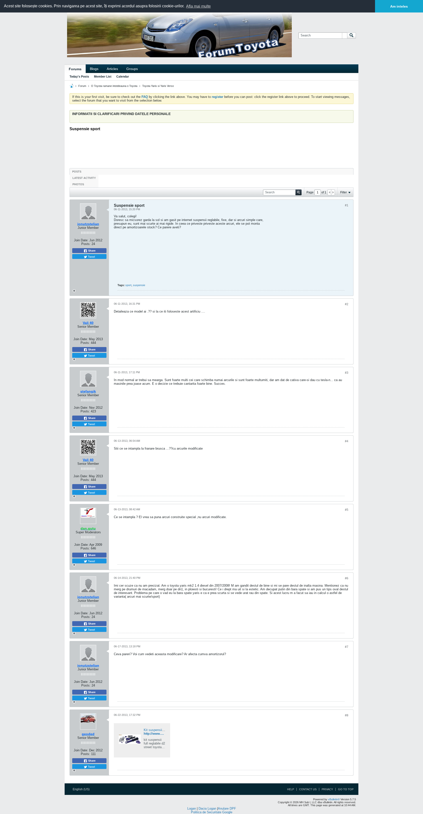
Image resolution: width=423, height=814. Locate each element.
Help (290, 789)
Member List (102, 76)
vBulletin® (334, 799)
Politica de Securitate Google (211, 812)
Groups (132, 69)
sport (128, 285)
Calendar (122, 76)
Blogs (94, 69)
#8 (346, 715)
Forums (75, 69)
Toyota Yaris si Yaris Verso (158, 85)
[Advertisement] (211, 148)
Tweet (91, 256)
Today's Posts (79, 76)
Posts (76, 171)
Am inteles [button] (399, 6)
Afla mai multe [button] (198, 6)
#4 (346, 441)
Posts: (86, 244)
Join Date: (81, 240)
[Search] (351, 35)
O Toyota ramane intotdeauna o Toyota (114, 85)
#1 (346, 205)
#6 (346, 578)
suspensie (139, 285)
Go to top (345, 789)
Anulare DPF (227, 808)
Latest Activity (84, 177)
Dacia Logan (207, 808)
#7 (346, 647)
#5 (346, 510)
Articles (112, 69)
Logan (191, 808)
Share (91, 250)
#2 (346, 304)
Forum (82, 85)
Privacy (327, 789)
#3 (346, 372)
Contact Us (308, 789)
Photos (78, 184)
